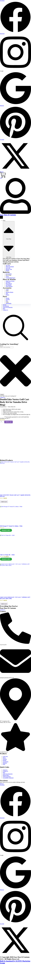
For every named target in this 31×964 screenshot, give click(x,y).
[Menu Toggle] (1, 217)
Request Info (6, 530)
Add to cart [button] (4, 501)
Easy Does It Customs (8, 215)
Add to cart (8, 422)
